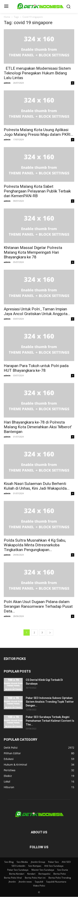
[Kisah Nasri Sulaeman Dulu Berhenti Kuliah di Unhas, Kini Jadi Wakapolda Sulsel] (39, 461)
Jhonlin (12, 881)
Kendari (31, 873)
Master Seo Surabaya (42, 869)
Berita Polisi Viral (13, 877)
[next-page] (50, 632)
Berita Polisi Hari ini (35, 877)
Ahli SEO (66, 861)
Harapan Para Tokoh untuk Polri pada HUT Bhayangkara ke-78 (36, 368)
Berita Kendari (16, 873)
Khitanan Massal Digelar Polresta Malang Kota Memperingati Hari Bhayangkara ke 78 (33, 252)
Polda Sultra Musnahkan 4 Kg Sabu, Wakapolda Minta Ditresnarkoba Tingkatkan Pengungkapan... (35, 545)
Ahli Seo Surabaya (53, 865)
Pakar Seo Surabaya (17, 869)
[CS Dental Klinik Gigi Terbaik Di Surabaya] (13, 684)
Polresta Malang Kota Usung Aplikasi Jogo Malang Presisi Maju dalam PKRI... (38, 132)
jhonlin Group (38, 861)
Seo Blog (9, 861)
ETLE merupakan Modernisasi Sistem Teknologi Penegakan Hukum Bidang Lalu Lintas (37, 73)
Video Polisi (39, 885)
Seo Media (22, 861)
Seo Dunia (62, 869)
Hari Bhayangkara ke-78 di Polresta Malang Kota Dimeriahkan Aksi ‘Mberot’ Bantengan (38, 427)
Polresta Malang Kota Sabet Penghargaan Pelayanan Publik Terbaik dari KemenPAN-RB (37, 191)
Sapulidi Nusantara (56, 881)
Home (7, 16)
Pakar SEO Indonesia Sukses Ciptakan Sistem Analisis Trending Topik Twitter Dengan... (50, 701)
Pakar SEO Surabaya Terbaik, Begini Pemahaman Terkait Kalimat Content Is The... (50, 720)
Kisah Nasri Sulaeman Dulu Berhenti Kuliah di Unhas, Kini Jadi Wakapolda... (36, 486)
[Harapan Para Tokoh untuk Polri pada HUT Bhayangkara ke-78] (39, 343)
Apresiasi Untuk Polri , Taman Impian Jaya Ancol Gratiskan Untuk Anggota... (37, 311)
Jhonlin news (25, 881)
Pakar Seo (53, 861)
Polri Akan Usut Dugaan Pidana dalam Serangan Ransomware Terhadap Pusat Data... (38, 606)
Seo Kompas (34, 865)
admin (7, 82)
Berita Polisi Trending (59, 877)
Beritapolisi (44, 873)
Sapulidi (39, 881)
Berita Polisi (59, 873)
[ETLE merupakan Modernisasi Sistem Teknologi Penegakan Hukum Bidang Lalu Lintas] (39, 46)
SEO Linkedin (18, 865)
